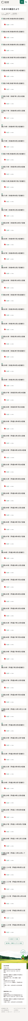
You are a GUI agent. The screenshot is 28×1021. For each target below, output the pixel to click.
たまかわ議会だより (5, 14)
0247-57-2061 (10, 996)
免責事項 (16, 1010)
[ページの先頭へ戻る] (23, 955)
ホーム (2, 13)
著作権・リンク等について (7, 1011)
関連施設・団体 (5, 1008)
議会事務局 (15, 13)
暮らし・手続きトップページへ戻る (15, 943)
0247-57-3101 (10, 971)
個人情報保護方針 (5, 1010)
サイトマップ (17, 1011)
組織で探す (8, 13)
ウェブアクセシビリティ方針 (20, 1008)
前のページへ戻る (14, 939)
